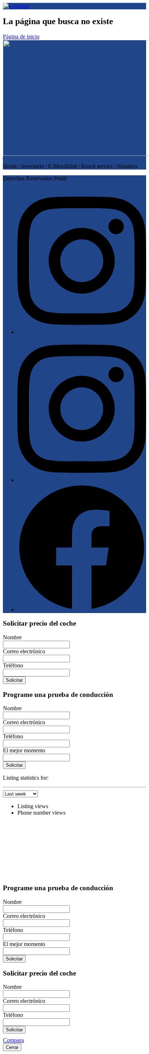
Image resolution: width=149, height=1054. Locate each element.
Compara (13, 1040)
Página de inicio (21, 36)
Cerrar (12, 1047)
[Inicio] (16, 6)
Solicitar (14, 680)
